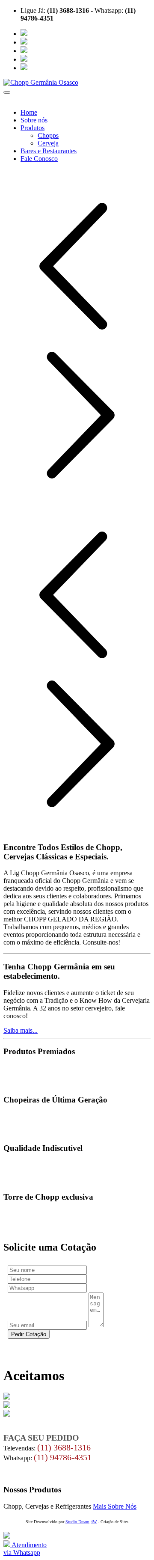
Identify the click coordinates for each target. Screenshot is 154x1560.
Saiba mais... (20, 1030)
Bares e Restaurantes (49, 151)
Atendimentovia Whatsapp (25, 1548)
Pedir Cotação (28, 1334)
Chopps (48, 135)
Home (29, 112)
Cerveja (48, 143)
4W (94, 1521)
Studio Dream (77, 1521)
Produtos (32, 127)
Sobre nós (34, 120)
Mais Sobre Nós (114, 1506)
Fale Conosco (39, 158)
